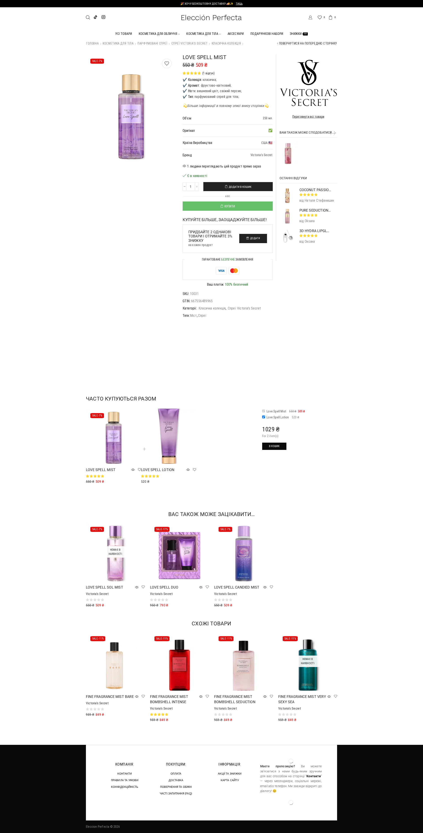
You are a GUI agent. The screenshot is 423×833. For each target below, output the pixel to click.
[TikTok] (95, 17)
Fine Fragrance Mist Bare (110, 697)
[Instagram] (103, 17)
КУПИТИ (229, 206)
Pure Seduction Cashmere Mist (318, 144)
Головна (92, 43)
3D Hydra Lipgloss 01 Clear (315, 231)
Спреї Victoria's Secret (189, 43)
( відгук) (208, 73)
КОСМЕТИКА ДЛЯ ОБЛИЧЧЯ (158, 34)
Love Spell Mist (100, 470)
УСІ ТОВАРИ (123, 34)
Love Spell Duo (164, 587)
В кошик (274, 446)
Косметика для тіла (118, 43)
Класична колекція (226, 43)
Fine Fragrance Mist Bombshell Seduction (234, 699)
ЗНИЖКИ (298, 34)
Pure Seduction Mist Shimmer (315, 210)
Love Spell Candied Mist (237, 587)
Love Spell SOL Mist (104, 587)
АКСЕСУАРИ (236, 34)
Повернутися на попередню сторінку (308, 43)
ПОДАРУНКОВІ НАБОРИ (266, 34)
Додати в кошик (240, 186)
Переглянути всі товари (308, 116)
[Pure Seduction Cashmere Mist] (288, 153)
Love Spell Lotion (157, 470)
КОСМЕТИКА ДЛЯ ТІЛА (202, 34)
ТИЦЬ (239, 3)
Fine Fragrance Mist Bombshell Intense (169, 699)
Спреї (202, 315)
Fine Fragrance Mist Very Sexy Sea (302, 699)
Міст (193, 315)
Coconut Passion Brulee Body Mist (315, 190)
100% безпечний (236, 284)
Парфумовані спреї (152, 43)
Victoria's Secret (97, 594)
